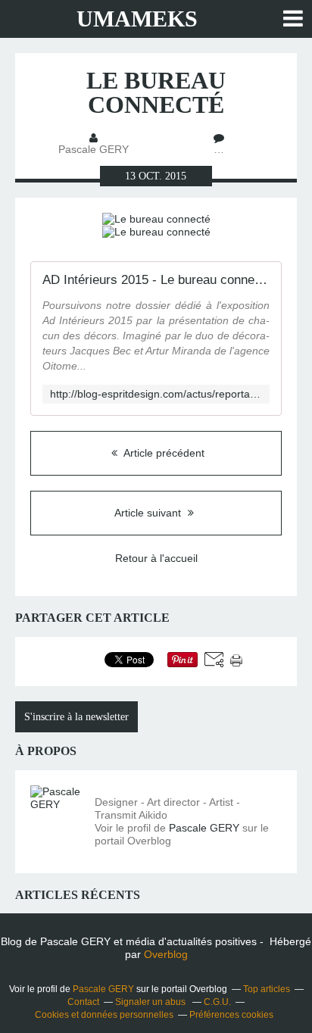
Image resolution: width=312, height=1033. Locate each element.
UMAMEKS (137, 18)
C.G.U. (217, 1002)
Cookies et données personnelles (104, 1015)
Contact (83, 1002)
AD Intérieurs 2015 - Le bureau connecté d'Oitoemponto (156, 279)
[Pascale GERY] (56, 811)
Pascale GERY (204, 828)
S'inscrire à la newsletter (76, 716)
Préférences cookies (231, 1015)
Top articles (266, 989)
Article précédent (162, 453)
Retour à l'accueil (156, 558)
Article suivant (149, 513)
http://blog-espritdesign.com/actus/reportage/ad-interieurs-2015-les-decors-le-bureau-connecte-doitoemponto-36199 (156, 394)
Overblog (166, 954)
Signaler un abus (151, 1002)
